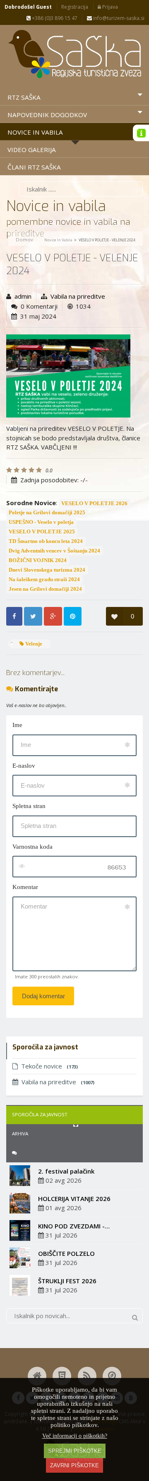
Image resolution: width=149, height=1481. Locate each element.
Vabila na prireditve (77, 296)
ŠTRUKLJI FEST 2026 (67, 1281)
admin (22, 296)
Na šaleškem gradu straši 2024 (44, 579)
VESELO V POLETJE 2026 (94, 503)
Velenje (33, 644)
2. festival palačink (66, 1171)
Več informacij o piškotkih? (74, 1436)
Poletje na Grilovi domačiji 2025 (47, 513)
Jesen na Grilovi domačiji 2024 (45, 589)
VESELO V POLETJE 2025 (42, 532)
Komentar (25, 887)
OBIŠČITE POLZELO (66, 1253)
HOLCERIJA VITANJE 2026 (74, 1198)
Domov (24, 239)
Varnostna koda (32, 846)
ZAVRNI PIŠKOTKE (74, 1465)
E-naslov (23, 765)
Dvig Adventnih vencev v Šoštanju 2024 (54, 551)
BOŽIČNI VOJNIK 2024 (38, 560)
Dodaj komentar (43, 996)
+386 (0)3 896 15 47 (54, 18)
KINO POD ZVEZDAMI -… (74, 1226)
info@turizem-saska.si (118, 18)
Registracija (74, 6)
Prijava (109, 6)
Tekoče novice (49, 1066)
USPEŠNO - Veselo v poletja (41, 522)
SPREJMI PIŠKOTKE (74, 1451)
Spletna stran (29, 806)
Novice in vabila (58, 240)
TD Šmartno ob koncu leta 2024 (46, 541)
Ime (17, 725)
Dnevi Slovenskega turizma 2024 (47, 570)
